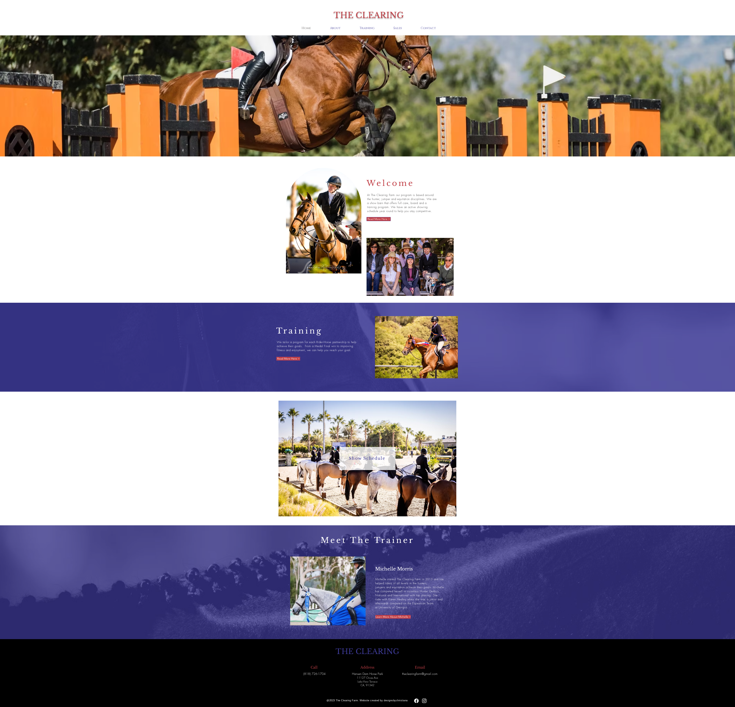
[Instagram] (424, 701)
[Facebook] (416, 701)
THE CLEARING (369, 15)
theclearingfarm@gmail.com (420, 674)
